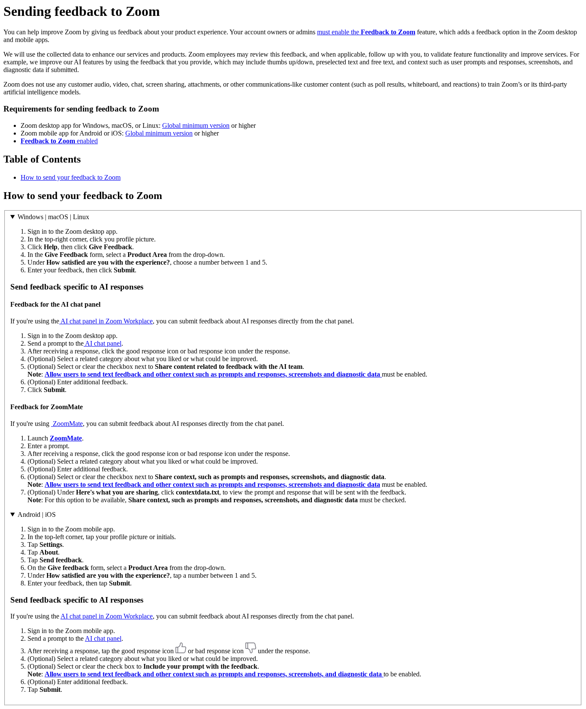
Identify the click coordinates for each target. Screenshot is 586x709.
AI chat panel (102, 343)
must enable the (366, 32)
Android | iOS (37, 514)
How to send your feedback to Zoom (71, 177)
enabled (59, 141)
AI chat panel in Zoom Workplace (106, 321)
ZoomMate (67, 423)
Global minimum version (196, 125)
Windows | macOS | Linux (53, 216)
